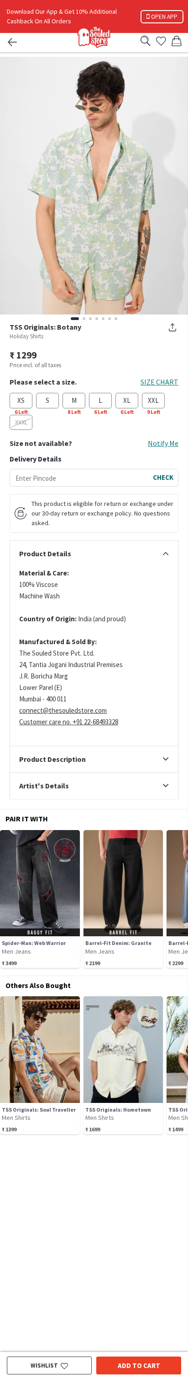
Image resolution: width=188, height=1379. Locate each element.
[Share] (172, 327)
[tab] (94, 554)
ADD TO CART (139, 1365)
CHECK (163, 477)
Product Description (52, 759)
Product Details (45, 554)
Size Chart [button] (159, 381)
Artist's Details (44, 786)
